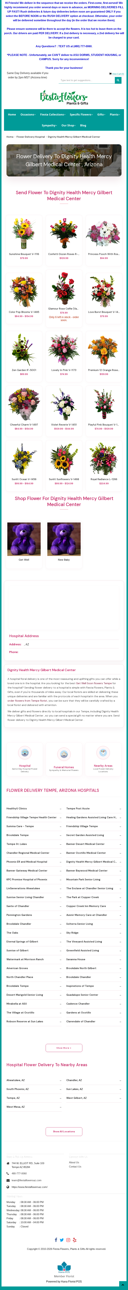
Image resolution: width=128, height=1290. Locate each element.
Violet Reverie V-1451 (64, 424)
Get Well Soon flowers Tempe (94, 683)
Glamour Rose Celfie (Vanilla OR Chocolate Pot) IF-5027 (64, 308)
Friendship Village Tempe (82, 826)
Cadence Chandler (78, 1003)
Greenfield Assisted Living (82, 950)
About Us (74, 1162)
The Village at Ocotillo (20, 1012)
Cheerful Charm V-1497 (24, 424)
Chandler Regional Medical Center (27, 853)
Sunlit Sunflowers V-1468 (64, 479)
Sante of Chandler (17, 906)
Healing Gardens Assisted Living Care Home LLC (94, 817)
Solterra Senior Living (79, 924)
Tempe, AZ (13, 1098)
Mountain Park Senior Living (83, 879)
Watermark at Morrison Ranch (25, 959)
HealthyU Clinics (16, 808)
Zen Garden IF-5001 (24, 370)
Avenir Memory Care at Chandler (86, 915)
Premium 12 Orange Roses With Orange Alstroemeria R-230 (104, 370)
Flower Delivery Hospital (30, 136)
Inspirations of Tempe (80, 986)
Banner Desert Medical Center (85, 844)
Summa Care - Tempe (20, 826)
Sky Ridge (72, 932)
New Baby (64, 559)
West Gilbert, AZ (76, 1098)
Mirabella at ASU (16, 1003)
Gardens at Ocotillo (78, 1012)
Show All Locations (64, 1131)
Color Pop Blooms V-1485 (24, 312)
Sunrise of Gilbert (17, 950)
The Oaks (12, 932)
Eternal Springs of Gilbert (22, 941)
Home (12, 114)
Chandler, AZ (74, 1080)
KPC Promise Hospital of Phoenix (26, 879)
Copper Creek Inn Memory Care (86, 906)
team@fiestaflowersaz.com (27, 1180)
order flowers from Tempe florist (27, 700)
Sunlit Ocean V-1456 (24, 479)
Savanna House (75, 959)
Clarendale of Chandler (80, 1021)
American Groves (17, 968)
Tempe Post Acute (78, 808)
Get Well (24, 559)
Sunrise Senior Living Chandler (25, 897)
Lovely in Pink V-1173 (64, 370)
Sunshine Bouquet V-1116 (24, 254)
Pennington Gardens (19, 915)
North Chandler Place (19, 977)
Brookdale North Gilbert (81, 968)
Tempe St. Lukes (16, 844)
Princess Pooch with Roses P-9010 (104, 254)
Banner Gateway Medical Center (26, 870)
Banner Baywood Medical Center (87, 870)
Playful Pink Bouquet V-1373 (104, 424)
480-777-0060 (19, 1173)
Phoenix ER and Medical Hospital (26, 861)
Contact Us (75, 1166)
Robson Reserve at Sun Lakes (24, 1021)
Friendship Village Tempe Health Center (31, 817)
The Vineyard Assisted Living (84, 941)
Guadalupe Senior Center (82, 995)
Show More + (63, 1048)
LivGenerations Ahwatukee (23, 888)
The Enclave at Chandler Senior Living (89, 888)
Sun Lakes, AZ (74, 1089)
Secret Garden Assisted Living (85, 835)
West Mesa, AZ (15, 1107)
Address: (15, 644)
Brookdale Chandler (18, 924)
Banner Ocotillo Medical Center (86, 853)
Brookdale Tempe (17, 835)
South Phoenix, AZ (17, 1089)
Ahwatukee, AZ (15, 1080)
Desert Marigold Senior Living (24, 995)
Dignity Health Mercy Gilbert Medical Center (94, 861)
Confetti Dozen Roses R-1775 (64, 254)
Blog (83, 125)
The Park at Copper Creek (82, 897)
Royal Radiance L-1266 (104, 479)
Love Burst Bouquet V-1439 (104, 312)
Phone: (13, 652)
